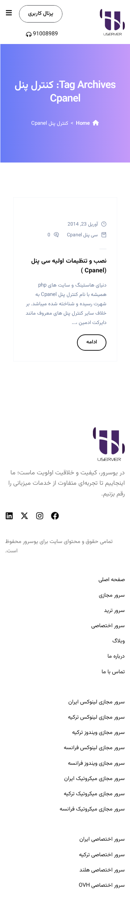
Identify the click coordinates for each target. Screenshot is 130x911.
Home (83, 124)
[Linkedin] (9, 516)
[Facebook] (55, 516)
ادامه (91, 342)
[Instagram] (40, 516)
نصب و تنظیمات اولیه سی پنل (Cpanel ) (68, 266)
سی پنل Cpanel (82, 235)
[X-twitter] (24, 516)
